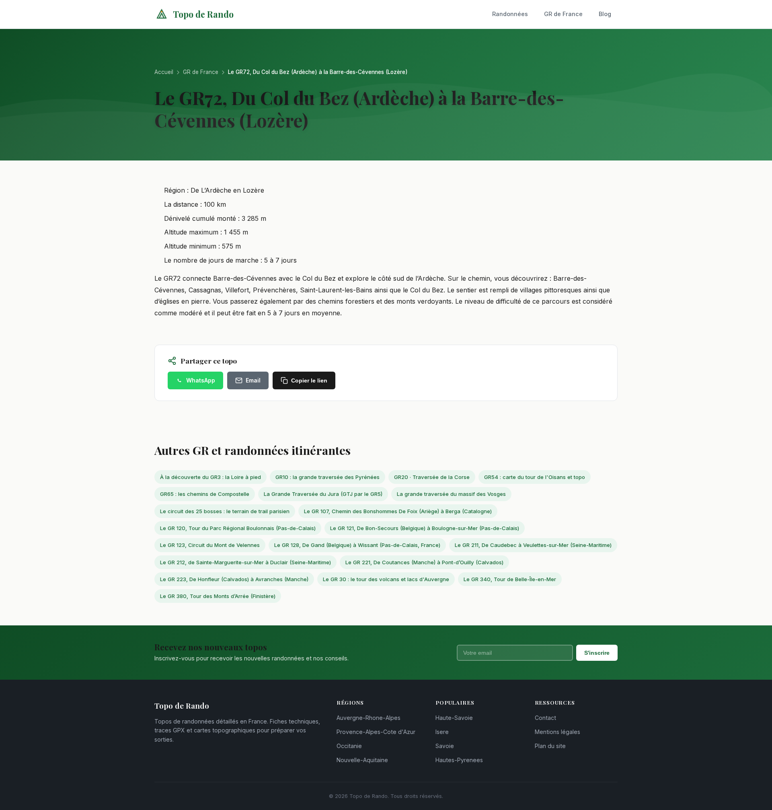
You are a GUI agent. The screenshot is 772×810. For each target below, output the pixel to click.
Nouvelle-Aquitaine (362, 760)
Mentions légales (557, 731)
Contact (545, 717)
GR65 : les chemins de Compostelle (204, 494)
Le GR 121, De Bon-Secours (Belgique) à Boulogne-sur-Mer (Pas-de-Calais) (424, 528)
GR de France (563, 13)
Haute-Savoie (454, 717)
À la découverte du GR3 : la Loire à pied (210, 477)
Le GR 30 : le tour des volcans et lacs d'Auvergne (386, 579)
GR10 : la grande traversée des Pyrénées (327, 477)
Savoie (444, 745)
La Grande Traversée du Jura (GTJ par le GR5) (323, 494)
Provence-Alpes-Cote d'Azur (376, 731)
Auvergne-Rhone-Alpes (368, 717)
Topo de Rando (203, 14)
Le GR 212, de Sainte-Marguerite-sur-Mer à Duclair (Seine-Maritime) (245, 562)
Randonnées (510, 13)
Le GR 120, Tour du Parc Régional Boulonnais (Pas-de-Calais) (238, 528)
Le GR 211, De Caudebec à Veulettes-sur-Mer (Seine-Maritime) (533, 545)
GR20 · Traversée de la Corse (432, 477)
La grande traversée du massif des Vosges (451, 494)
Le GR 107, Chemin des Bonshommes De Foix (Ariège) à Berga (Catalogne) (398, 511)
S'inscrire (597, 653)
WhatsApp (200, 380)
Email (253, 380)
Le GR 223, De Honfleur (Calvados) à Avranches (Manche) (234, 579)
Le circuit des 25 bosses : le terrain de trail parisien (225, 511)
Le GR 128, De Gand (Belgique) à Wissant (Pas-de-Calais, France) (357, 545)
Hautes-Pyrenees (459, 760)
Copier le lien (309, 380)
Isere (442, 731)
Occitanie (349, 745)
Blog (605, 13)
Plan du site (550, 745)
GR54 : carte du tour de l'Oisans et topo (534, 477)
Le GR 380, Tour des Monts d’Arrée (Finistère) (217, 596)
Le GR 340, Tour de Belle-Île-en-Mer (510, 579)
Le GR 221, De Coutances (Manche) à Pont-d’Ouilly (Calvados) (424, 562)
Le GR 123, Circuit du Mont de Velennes (210, 545)
